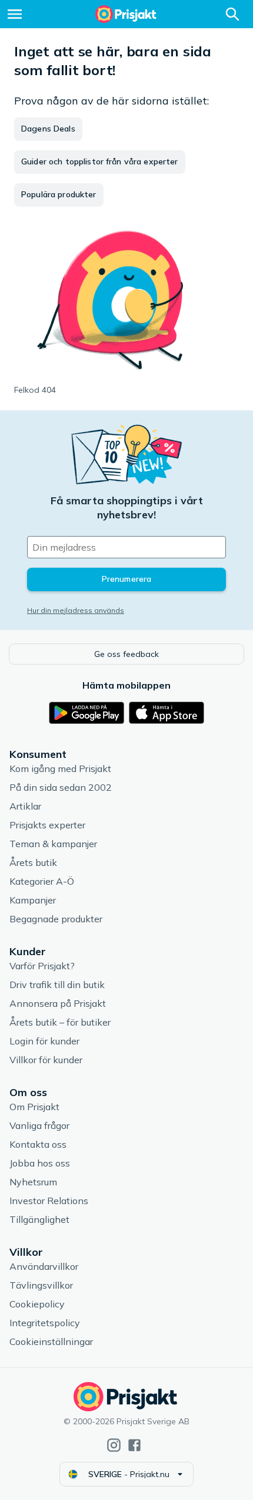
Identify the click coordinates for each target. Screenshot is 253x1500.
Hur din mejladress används (75, 610)
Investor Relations (48, 1200)
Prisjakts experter (47, 825)
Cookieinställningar (51, 1341)
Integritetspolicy (44, 1323)
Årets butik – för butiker (60, 1022)
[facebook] (134, 1445)
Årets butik (33, 862)
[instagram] (114, 1445)
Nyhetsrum (33, 1182)
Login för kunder (44, 1041)
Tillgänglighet (39, 1219)
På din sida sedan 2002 (60, 787)
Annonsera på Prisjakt (57, 1003)
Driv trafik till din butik (57, 984)
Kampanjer (32, 900)
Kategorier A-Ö (41, 881)
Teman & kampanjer (53, 844)
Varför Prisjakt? (42, 966)
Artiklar (25, 806)
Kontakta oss (37, 1144)
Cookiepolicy (37, 1304)
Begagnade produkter (55, 919)
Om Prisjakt (34, 1107)
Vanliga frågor (39, 1125)
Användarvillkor (43, 1266)
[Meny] (14, 14)
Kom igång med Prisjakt (60, 768)
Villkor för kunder (45, 1060)
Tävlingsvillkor (41, 1285)
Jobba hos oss (39, 1163)
